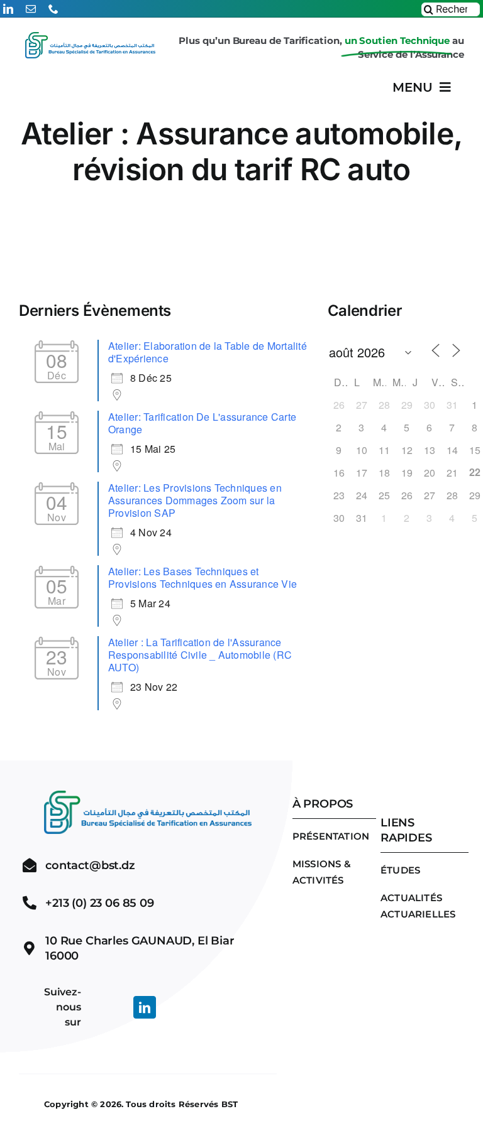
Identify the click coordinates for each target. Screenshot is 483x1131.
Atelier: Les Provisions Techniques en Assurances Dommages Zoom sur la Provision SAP (195, 500)
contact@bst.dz (90, 865)
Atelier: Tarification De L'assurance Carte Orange (202, 422)
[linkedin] (8, 9)
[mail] (31, 9)
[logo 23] (90, 45)
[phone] (53, 9)
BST (229, 1104)
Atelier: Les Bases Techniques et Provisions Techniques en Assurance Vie (202, 577)
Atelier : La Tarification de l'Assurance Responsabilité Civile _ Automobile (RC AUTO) (200, 654)
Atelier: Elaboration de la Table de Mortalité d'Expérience (207, 351)
